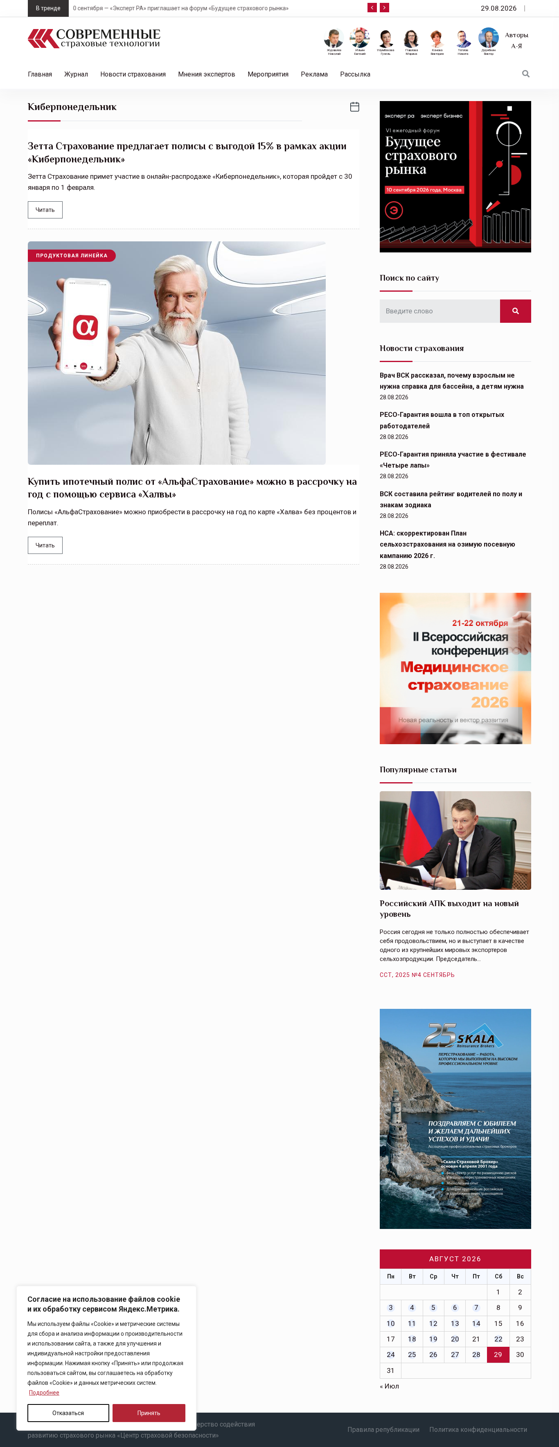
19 (433, 1339)
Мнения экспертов (206, 74)
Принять (148, 1413)
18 (412, 1339)
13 (455, 1323)
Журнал (76, 74)
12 (433, 1323)
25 (412, 1354)
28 (476, 1354)
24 (391, 1354)
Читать (45, 210)
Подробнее (44, 1392)
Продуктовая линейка (72, 256)
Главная (40, 74)
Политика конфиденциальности (478, 1429)
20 (455, 1339)
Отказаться (68, 1413)
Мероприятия (268, 74)
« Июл (389, 1386)
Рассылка (355, 74)
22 (498, 1339)
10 (391, 1323)
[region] (106, 1358)
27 (455, 1354)
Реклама (314, 74)
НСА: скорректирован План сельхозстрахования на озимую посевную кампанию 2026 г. (447, 544)
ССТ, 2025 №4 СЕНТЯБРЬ (417, 975)
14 (476, 1323)
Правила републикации (383, 1429)
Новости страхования (133, 74)
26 (433, 1354)
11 (412, 1323)
